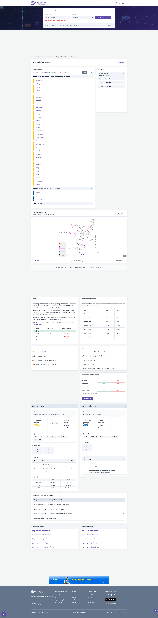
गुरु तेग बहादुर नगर (40, 97)
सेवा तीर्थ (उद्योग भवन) (41, 134)
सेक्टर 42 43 (39, 199)
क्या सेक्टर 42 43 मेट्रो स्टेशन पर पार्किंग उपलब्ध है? (46, 518)
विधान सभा (38, 104)
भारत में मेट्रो (74, 600)
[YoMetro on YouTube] (114, 595)
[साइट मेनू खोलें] (126, 3)
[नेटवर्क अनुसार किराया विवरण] (123, 73)
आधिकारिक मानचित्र (120, 260)
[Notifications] (116, 3)
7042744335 (55, 423)
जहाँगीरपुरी (38, 84)
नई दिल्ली (38, 121)
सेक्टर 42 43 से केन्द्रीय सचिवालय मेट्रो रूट (92, 539)
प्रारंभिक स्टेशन (48, 14)
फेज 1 (37, 196)
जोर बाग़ (37, 141)
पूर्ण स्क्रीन (37, 260)
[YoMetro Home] (38, 3)
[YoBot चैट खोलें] (3, 614)
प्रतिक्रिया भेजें (87, 398)
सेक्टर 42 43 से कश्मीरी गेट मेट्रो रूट (90, 535)
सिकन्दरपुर (38, 184)
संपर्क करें (90, 597)
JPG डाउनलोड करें (78, 260)
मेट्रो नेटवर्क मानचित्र (59, 597)
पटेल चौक (38, 127)
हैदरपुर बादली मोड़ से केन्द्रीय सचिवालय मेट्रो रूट (43, 539)
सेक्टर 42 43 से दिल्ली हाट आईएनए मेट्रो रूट (92, 547)
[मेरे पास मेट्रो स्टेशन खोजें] (119, 3)
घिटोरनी (37, 174)
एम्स (36, 147)
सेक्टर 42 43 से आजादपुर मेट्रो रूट (90, 531)
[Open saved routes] (155, 610)
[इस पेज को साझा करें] (155, 606)
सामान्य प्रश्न (91, 600)
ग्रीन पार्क (38, 151)
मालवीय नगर (38, 157)
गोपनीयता (118, 612)
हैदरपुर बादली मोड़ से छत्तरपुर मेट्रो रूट (41, 543)
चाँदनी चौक (38, 114)
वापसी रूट (111, 25)
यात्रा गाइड (74, 597)
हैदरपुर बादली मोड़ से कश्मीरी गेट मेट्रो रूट (41, 535)
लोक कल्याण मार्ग (39, 137)
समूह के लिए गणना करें (38, 324)
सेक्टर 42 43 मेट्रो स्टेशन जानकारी (90, 406)
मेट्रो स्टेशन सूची (58, 602)
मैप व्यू (85, 72)
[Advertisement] (79, 43)
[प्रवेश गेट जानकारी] (38, 76)
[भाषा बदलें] (122, 3)
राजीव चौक (38, 124)
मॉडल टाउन (38, 94)
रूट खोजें (102, 17)
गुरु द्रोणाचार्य (39, 181)
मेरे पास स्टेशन (58, 595)
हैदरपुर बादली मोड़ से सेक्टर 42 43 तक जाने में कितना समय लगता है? (49, 509)
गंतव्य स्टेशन (74, 14)
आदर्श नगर (38, 87)
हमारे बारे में (90, 595)
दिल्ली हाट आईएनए (40, 144)
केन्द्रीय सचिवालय (40, 131)
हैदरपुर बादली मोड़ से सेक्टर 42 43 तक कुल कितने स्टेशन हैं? (48, 500)
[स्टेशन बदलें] (69, 17)
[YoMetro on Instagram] (108, 595)
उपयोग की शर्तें (109, 612)
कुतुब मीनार (38, 164)
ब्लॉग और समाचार (91, 602)
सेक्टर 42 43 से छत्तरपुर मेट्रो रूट (89, 543)
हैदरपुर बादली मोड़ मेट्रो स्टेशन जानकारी (41, 406)
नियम (101, 267)
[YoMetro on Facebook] (105, 595)
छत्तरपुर (37, 168)
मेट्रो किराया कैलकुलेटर (60, 600)
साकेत (37, 161)
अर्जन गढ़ (38, 178)
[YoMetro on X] (111, 595)
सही (104, 380)
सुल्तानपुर (38, 171)
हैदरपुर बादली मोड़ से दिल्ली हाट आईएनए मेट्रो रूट (43, 547)
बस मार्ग (73, 595)
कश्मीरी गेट (38, 111)
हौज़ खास (38, 154)
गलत (118, 380)
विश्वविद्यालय (38, 101)
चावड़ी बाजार (38, 117)
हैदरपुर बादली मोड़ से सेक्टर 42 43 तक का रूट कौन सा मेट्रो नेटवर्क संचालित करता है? (53, 513)
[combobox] (56, 17)
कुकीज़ (124, 612)
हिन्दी (35, 603)
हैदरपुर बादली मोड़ (40, 80)
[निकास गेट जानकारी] (38, 203)
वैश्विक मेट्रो (74, 602)
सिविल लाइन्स (39, 107)
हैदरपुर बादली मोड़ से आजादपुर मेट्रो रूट (41, 531)
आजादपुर (38, 90)
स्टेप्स (91, 72)
